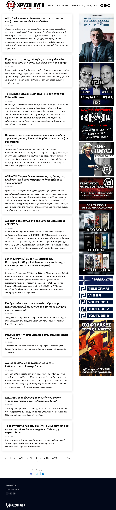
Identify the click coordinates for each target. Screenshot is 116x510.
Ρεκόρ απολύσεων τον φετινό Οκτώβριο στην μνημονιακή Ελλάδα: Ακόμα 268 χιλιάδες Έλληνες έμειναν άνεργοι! (35, 307)
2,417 (46, 458)
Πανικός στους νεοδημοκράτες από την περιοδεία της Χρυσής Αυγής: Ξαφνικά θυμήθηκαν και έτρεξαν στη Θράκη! (36, 138)
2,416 (38, 458)
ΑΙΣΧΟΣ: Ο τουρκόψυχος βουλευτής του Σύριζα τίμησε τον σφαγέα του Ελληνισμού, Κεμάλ (33, 399)
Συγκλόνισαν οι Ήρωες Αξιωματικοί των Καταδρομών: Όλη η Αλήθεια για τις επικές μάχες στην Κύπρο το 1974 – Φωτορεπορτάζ (35, 262)
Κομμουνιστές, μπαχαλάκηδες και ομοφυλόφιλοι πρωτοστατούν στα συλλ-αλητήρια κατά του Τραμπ (36, 61)
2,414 (21, 458)
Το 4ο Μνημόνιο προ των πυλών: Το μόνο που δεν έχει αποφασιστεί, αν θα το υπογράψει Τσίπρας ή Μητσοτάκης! (37, 429)
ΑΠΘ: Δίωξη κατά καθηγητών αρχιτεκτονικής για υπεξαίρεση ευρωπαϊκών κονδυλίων (35, 19)
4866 (67, 458)
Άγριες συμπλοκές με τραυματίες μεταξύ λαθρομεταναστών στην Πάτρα (29, 364)
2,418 (54, 458)
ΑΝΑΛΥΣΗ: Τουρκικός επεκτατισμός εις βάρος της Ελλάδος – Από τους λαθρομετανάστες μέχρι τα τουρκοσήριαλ (35, 180)
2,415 (30, 458)
